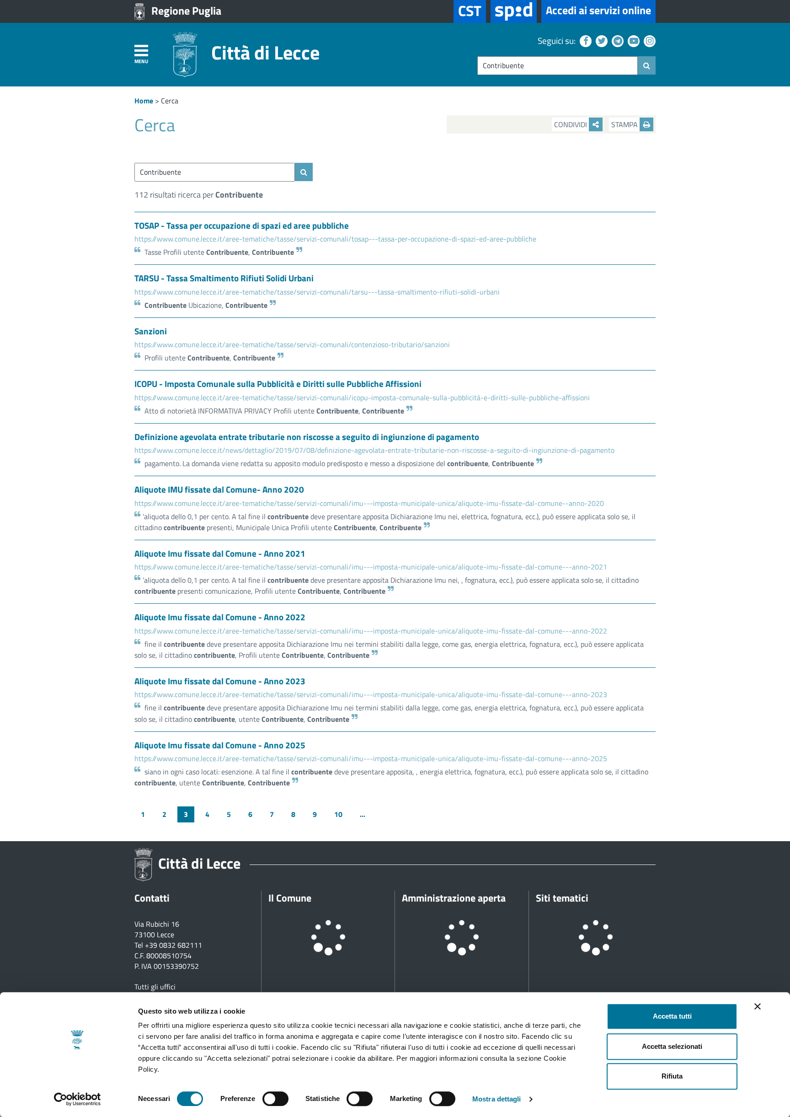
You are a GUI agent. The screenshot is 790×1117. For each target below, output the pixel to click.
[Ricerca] (647, 65)
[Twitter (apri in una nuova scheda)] (600, 40)
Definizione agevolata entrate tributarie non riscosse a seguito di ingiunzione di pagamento (306, 436)
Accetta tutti (672, 1016)
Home (143, 100)
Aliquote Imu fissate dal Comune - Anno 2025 (219, 745)
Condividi (571, 124)
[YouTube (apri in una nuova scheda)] (632, 40)
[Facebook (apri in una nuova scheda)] (584, 40)
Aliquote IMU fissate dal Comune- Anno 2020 (219, 489)
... (362, 814)
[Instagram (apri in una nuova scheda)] (648, 40)
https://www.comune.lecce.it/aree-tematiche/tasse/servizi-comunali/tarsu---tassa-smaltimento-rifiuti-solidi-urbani (317, 291)
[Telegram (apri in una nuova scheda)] (616, 40)
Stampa (625, 124)
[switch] (275, 1098)
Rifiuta (672, 1076)
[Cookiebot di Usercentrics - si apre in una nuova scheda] (77, 1099)
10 (338, 814)
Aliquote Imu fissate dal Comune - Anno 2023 (219, 680)
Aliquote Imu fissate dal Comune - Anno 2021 (219, 553)
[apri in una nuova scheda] (514, 11)
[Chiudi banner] (757, 1006)
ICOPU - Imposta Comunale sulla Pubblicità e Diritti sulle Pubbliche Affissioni (278, 383)
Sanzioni (150, 331)
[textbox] (557, 65)
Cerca (169, 100)
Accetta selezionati (672, 1046)
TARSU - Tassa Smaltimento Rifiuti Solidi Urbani (224, 278)
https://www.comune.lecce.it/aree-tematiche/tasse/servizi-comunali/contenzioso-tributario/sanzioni (292, 344)
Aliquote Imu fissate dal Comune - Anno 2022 (219, 616)
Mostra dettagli (496, 1099)
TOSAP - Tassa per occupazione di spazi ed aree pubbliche (241, 225)
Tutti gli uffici (155, 986)
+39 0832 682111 (173, 945)
